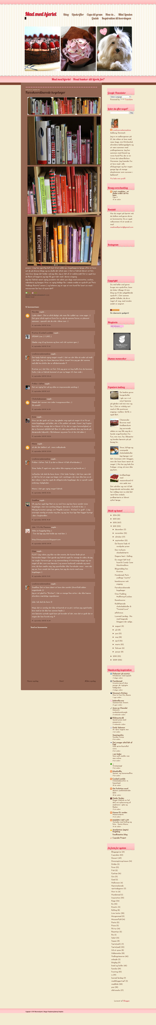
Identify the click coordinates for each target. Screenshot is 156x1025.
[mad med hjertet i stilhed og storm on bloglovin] (117, 328)
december (119, 530)
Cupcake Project (119, 838)
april (117, 641)
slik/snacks (115, 990)
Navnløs (35, 312)
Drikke (114, 864)
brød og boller (117, 966)
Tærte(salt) (116, 944)
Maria (34, 444)
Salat (113, 938)
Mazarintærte (118, 815)
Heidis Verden (118, 798)
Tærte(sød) (116, 947)
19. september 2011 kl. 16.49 (41, 621)
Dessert (114, 858)
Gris (113, 877)
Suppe (114, 941)
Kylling (114, 910)
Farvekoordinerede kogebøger (45, 92)
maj (117, 637)
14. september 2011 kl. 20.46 (41, 376)
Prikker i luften (38, 384)
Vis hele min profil (117, 179)
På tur (114, 929)
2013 (115, 519)
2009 (115, 660)
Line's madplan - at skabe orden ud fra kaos (121, 193)
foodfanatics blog (120, 835)
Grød (113, 880)
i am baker (117, 754)
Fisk (113, 870)
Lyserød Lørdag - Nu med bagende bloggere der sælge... (124, 619)
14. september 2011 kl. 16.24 (41, 325)
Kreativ (33, 297)
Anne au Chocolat (120, 708)
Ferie (113, 867)
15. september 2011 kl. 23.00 (41, 451)
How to (114, 892)
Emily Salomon (119, 728)
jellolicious (119, 613)
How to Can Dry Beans (122, 695)
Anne (34, 417)
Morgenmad (116, 916)
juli (116, 630)
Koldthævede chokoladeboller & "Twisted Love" (123, 606)
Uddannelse (116, 953)
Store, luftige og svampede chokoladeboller (126, 450)
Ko (112, 904)
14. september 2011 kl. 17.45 (41, 346)
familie (114, 969)
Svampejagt (117, 766)
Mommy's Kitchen (120, 693)
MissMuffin (117, 771)
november (119, 533)
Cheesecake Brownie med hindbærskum (125, 422)
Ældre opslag (90, 681)
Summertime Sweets (120, 703)
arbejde (114, 959)
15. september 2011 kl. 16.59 (41, 409)
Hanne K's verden (120, 813)
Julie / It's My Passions (41, 527)
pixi (112, 987)
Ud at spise (116, 950)
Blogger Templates (48, 1011)
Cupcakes (115, 855)
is (112, 975)
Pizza (113, 926)
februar (118, 648)
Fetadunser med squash (122, 676)
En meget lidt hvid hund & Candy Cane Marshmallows (124, 562)
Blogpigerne (116, 852)
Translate (129, 100)
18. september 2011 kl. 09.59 (41, 543)
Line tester (115, 913)
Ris (112, 935)
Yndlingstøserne (117, 956)
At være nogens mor (121, 730)
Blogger (126, 1001)
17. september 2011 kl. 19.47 (41, 520)
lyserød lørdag (117, 978)
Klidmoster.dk (118, 718)
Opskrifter (78, 14)
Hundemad (115, 895)
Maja (34, 551)
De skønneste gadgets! (119, 313)
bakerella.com (118, 701)
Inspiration (115, 898)
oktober (118, 537)
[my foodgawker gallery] (122, 349)
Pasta (113, 923)
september (120, 540)
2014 (115, 515)
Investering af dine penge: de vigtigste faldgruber (120, 685)
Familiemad (117, 681)
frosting (114, 972)
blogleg (114, 963)
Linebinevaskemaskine (41, 354)
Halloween (115, 883)
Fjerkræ (114, 874)
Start (61, 681)
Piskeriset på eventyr (121, 674)
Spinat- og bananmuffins (122, 773)
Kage (113, 901)
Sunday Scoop (118, 737)
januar (118, 652)
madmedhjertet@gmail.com (121, 227)
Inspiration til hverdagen (116, 18)
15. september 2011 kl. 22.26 (41, 436)
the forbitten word (120, 789)
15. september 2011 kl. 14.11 (41, 391)
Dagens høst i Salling (123, 556)
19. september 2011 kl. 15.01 (41, 576)
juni (117, 634)
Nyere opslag (32, 681)
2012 (115, 523)
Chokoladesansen (39, 399)
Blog (66, 14)
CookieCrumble (119, 779)
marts (118, 645)
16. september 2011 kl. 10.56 (41, 493)
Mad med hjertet (40, 14)
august (118, 626)
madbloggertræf (118, 981)
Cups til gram (94, 14)
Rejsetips (115, 932)
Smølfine (35, 500)
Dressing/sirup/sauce (119, 861)
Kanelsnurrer (120, 600)
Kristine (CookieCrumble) (42, 333)
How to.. (110, 14)
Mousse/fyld (116, 919)
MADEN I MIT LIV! (121, 820)
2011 (115, 526)
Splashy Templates (58, 1011)
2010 (115, 656)
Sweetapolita (118, 735)
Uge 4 (115, 197)
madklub (115, 984)
